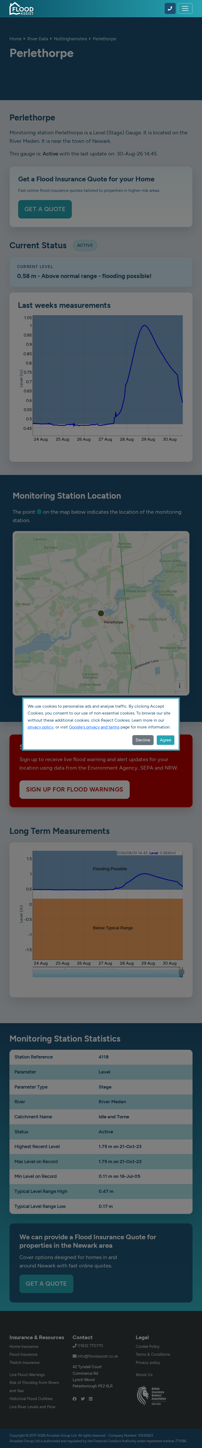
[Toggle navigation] (185, 8)
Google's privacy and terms (94, 727)
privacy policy (40, 727)
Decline (143, 739)
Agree (165, 739)
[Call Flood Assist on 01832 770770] (170, 8)
